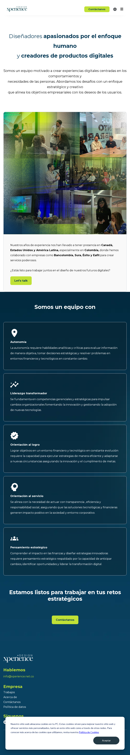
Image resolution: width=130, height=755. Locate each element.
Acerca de (10, 697)
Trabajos (9, 692)
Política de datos (14, 707)
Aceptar (106, 740)
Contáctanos (96, 9)
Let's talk (21, 280)
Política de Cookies (89, 732)
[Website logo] (65, 658)
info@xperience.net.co (18, 676)
